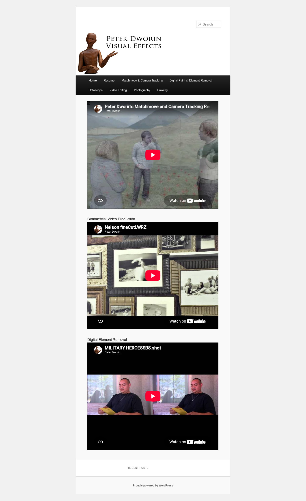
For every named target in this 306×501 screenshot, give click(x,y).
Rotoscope (96, 90)
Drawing (162, 90)
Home (93, 80)
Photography (142, 90)
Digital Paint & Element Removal (191, 80)
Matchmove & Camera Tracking (142, 80)
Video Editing (118, 90)
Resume (109, 80)
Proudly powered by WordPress (153, 485)
